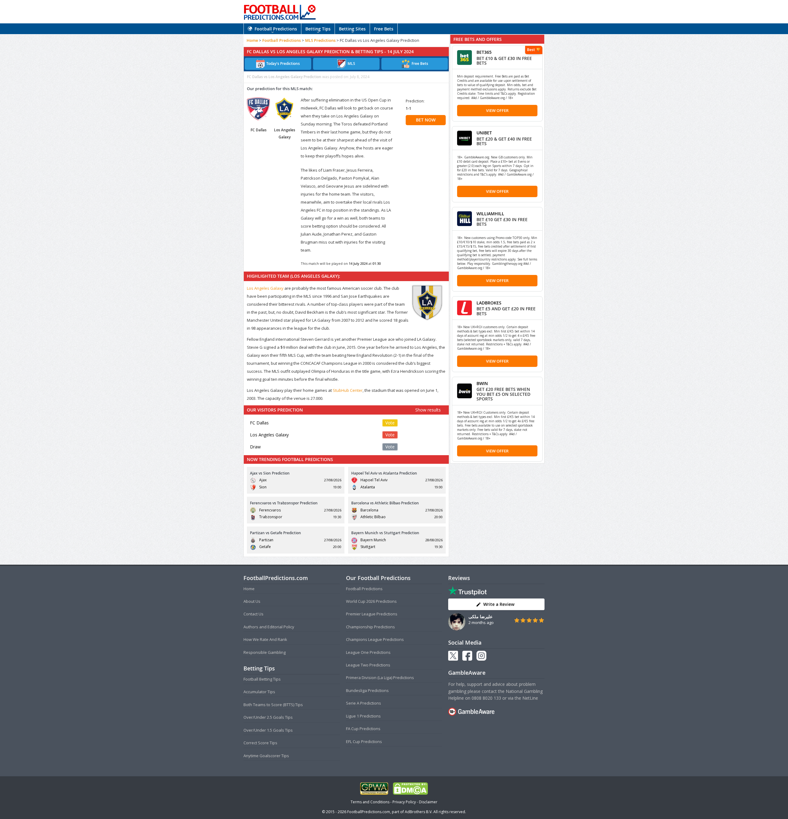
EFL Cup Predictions (364, 741)
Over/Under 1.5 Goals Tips (268, 730)
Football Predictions (276, 29)
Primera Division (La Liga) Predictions (380, 677)
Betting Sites (352, 29)
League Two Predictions (368, 665)
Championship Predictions (370, 627)
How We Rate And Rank (265, 639)
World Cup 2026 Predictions (371, 601)
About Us (251, 601)
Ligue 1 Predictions (363, 716)
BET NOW (426, 120)
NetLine (530, 698)
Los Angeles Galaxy (265, 288)
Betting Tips (318, 29)
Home (252, 40)
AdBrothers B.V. (418, 811)
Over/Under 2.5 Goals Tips (268, 717)
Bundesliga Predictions (367, 690)
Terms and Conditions (370, 802)
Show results (428, 410)
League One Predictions (368, 652)
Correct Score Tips (260, 742)
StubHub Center (348, 390)
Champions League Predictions (375, 639)
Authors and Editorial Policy (268, 627)
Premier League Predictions (371, 614)
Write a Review (498, 604)
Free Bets (383, 29)
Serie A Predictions (363, 703)
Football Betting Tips (262, 679)
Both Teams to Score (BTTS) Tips (273, 704)
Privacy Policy (404, 802)
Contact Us (253, 614)
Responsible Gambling (264, 652)
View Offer (497, 110)
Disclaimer (428, 802)
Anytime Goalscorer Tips (266, 755)
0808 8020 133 (486, 698)
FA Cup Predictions (363, 728)
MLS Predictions (320, 40)
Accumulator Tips (259, 691)
